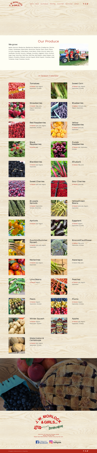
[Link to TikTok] (87, 4)
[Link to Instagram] (85, 4)
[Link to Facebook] (83, 4)
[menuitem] (31, 4)
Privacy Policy (25, 451)
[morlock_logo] (16, 4)
